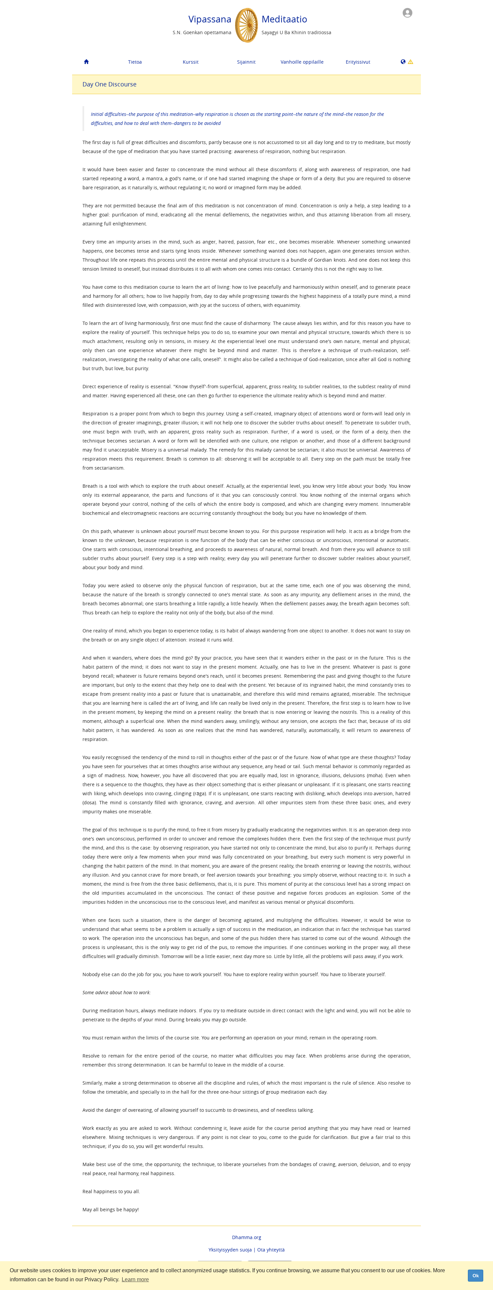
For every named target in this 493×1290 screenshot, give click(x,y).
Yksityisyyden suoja (230, 1249)
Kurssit (191, 62)
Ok (476, 1275)
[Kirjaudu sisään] (407, 12)
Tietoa (135, 62)
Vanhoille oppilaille (302, 62)
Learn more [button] (135, 1279)
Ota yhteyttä (271, 1249)
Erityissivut (358, 62)
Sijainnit (246, 62)
